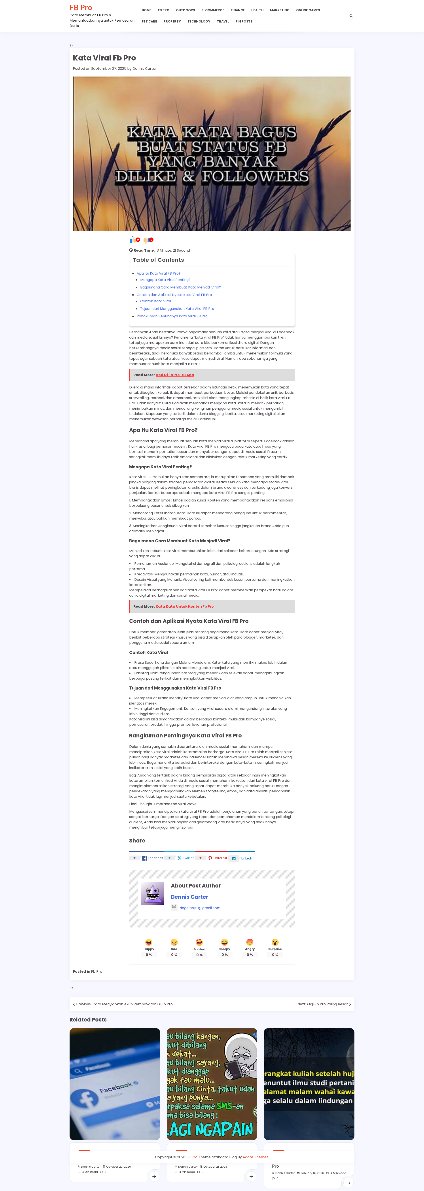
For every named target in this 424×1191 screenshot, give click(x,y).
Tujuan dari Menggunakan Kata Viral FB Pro (177, 308)
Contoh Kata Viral (155, 301)
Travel (223, 21)
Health (257, 10)
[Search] (351, 16)
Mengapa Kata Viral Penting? (165, 279)
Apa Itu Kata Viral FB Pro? (159, 273)
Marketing (280, 10)
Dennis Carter (144, 68)
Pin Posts (244, 21)
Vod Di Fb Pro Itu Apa (175, 374)
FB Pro (81, 7)
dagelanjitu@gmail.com (200, 907)
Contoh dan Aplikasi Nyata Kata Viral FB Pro (174, 294)
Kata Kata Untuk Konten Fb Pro (185, 606)
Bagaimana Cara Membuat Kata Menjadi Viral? (180, 287)
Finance (238, 10)
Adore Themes (255, 1157)
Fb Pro (163, 10)
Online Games (308, 10)
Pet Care (149, 21)
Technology (198, 21)
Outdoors (185, 10)
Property (172, 21)
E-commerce (213, 10)
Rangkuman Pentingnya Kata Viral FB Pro (172, 316)
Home (146, 10)
